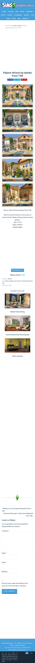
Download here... (17, 270)
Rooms (10, 278)
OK (27, 653)
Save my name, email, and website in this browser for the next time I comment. (15, 584)
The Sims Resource (27, 281)
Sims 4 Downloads (17, 5)
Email (4, 562)
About (31, 653)
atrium (7, 281)
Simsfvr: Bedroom (17, 356)
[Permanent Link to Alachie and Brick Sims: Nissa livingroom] (17, 330)
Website (4, 571)
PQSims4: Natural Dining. (17, 311)
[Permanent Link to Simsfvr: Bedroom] (17, 352)
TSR (23, 275)
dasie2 (11, 281)
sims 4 (19, 281)
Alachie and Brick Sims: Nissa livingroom (17, 334)
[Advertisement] (17, 50)
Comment (5, 531)
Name (4, 553)
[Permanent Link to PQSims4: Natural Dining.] (17, 308)
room (15, 281)
